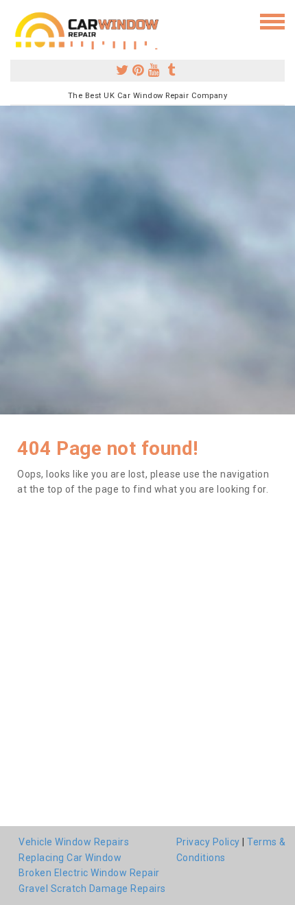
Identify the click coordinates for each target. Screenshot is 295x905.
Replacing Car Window (70, 857)
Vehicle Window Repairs (74, 841)
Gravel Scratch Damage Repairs (92, 888)
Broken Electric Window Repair (89, 872)
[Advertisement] (147, 260)
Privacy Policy (208, 841)
